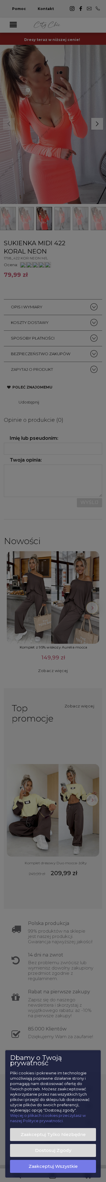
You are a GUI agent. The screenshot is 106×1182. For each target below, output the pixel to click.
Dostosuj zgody (53, 1150)
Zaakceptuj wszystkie (53, 1166)
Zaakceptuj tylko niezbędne (53, 1134)
